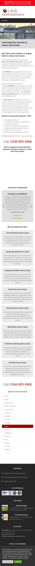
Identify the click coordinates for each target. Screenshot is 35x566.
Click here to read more (8, 136)
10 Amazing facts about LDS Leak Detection (16, 477)
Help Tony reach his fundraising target (14, 473)
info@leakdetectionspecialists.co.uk (15, 536)
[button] (4, 20)
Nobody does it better (10, 481)
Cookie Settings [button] (7, 562)
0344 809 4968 (21, 141)
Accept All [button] (18, 562)
